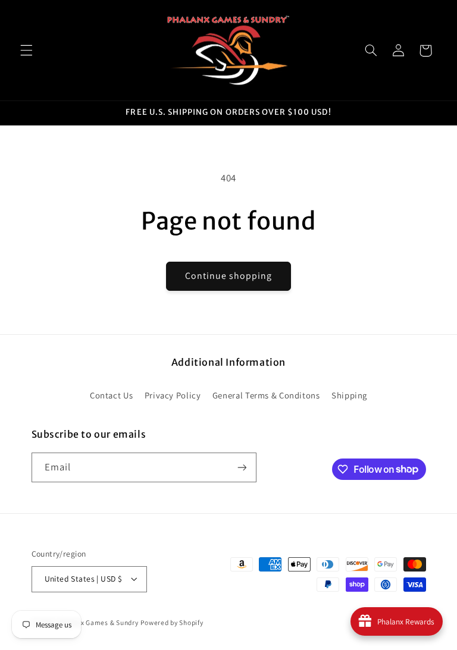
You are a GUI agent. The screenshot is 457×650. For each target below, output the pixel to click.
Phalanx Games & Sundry (98, 622)
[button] (26, 50)
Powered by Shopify (171, 622)
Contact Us (111, 395)
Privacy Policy (173, 395)
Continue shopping (229, 275)
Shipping (349, 395)
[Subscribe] (241, 467)
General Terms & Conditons (266, 395)
